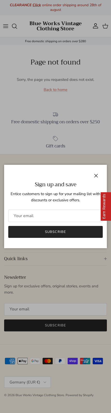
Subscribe (55, 232)
